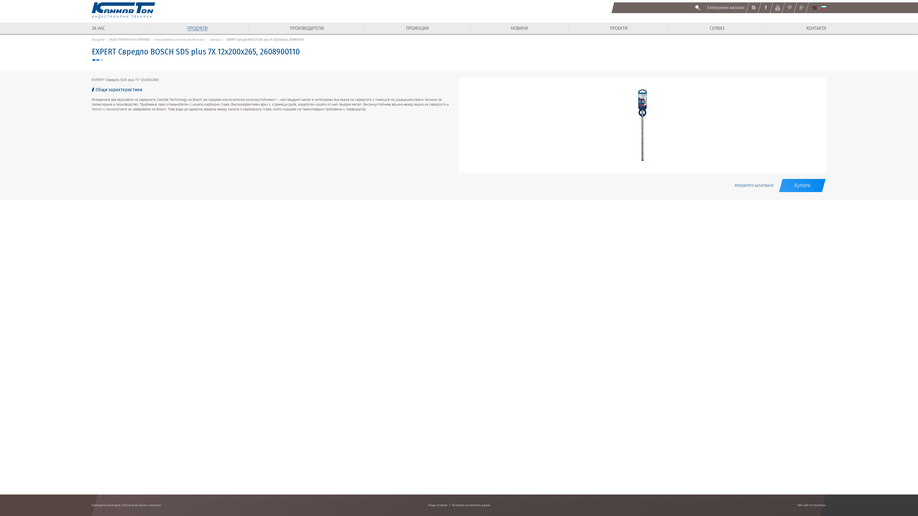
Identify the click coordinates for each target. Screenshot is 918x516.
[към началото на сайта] (902, 486)
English (814, 8)
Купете (802, 185)
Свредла (215, 39)
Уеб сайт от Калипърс (812, 505)
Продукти (98, 39)
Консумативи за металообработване (179, 39)
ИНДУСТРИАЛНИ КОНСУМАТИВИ (129, 39)
